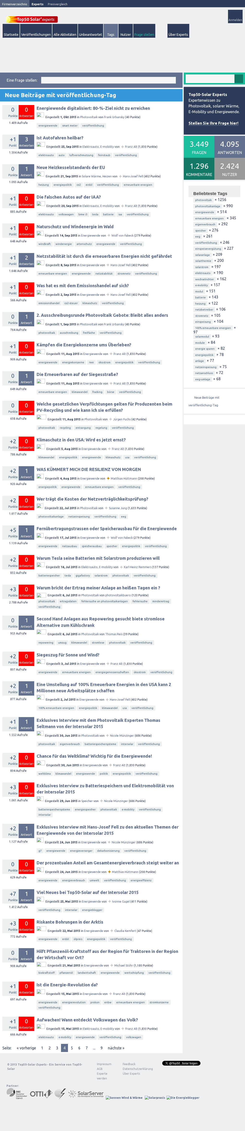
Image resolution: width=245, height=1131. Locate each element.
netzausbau (69, 546)
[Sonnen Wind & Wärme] (124, 1097)
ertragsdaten (68, 601)
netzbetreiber (204, 309)
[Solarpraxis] (155, 1097)
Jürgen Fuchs (122, 419)
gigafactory (83, 575)
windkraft (45, 244)
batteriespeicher (49, 575)
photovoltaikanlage (51, 516)
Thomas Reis (113, 634)
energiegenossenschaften (112, 672)
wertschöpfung (134, 972)
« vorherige (26, 1048)
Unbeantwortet (90, 35)
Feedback (129, 1064)
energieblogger (92, 910)
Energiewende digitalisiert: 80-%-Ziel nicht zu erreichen (93, 108)
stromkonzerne (159, 1002)
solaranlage (202, 255)
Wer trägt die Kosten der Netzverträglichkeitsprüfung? (92, 499)
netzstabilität (104, 273)
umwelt (94, 880)
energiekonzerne (73, 362)
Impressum (104, 1064)
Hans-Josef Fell (133, 176)
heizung (44, 184)
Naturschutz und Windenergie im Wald (75, 226)
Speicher (87, 801)
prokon (95, 1002)
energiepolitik (63, 184)
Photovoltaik (89, 117)
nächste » (116, 1048)
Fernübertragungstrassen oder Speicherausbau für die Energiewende (107, 528)
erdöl (89, 184)
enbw (107, 1002)
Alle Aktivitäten (65, 35)
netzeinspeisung (79, 516)
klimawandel (80, 392)
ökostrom (105, 362)
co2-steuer (71, 303)
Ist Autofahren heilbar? (60, 137)
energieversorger (81, 850)
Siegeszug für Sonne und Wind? (68, 654)
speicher (111, 546)
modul (199, 291)
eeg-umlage (202, 379)
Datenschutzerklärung (134, 1068)
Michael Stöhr (123, 965)
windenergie (64, 244)
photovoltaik (47, 332)
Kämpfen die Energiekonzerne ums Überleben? (84, 344)
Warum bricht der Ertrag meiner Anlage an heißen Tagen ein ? (98, 587)
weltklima (45, 773)
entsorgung (83, 427)
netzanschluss (204, 373)
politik (104, 773)
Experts (38, 4)
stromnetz (123, 273)
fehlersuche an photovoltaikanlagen (104, 601)
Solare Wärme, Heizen (97, 176)
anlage (199, 360)
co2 (79, 184)
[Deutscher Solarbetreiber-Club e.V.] (17, 1097)
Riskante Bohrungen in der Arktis (70, 922)
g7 (40, 850)
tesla (95, 214)
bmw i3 (82, 214)
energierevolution (74, 1002)
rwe (91, 362)
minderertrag (160, 601)
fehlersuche (140, 601)
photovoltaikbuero (118, 595)
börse (110, 392)
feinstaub (104, 155)
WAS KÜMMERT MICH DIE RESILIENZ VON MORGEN (89, 469)
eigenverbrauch (70, 744)
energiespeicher (85, 809)
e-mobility (128, 809)
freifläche (89, 332)
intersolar (127, 744)
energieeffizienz (141, 880)
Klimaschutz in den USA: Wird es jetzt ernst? (81, 439)
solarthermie (203, 260)
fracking (97, 392)
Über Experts (178, 35)
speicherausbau (92, 546)
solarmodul (202, 336)
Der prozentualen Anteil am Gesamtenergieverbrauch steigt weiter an (108, 862)
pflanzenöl (66, 972)
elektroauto (46, 155)
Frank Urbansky (114, 117)
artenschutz (84, 244)
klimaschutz (90, 303)
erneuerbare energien (138, 184)
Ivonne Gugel (121, 901)
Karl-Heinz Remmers (137, 567)
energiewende (48, 125)
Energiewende (90, 235)
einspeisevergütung (208, 248)
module (200, 342)
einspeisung (203, 321)
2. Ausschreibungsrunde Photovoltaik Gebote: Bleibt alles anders (102, 315)
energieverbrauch (73, 880)
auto (62, 155)
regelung (101, 427)
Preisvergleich (57, 4)
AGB (100, 1068)
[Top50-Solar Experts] (31, 17)
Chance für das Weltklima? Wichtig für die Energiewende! (94, 756)
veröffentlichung (93, 125)
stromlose (98, 642)
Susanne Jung (118, 508)
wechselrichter (204, 279)
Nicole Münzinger (122, 735)
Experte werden (102, 1076)
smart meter (70, 125)
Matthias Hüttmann (124, 478)
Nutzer (126, 35)
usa (127, 457)
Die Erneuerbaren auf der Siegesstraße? (77, 374)
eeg (123, 516)
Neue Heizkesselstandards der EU (71, 167)
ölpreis (78, 939)
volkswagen (66, 214)
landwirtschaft (87, 972)
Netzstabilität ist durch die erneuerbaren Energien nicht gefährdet (104, 256)
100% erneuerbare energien (56, 708)
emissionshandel (49, 303)
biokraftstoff (47, 972)
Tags (110, 35)
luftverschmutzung (81, 155)
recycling (65, 427)
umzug (62, 642)
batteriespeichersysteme (100, 744)
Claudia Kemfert (125, 930)
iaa (120, 214)
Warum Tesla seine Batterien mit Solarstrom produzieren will (98, 558)
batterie (108, 214)
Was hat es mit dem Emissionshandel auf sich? (83, 285)
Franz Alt (131, 146)
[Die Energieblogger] (183, 1097)
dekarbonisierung (108, 850)
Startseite (11, 35)
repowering (46, 642)
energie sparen (205, 348)
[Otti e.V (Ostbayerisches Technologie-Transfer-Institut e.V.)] (41, 1097)
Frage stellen (144, 35)
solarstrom (101, 575)
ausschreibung (69, 332)
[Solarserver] (86, 1097)
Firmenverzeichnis (14, 4)
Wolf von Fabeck (122, 235)
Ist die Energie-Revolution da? (67, 984)
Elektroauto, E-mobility (98, 146)
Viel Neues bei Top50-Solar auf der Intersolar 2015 (88, 892)
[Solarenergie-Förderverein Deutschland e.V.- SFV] (60, 1097)
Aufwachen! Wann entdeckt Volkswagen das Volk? (87, 1019)
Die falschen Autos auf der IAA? (69, 197)
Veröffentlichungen (36, 35)
